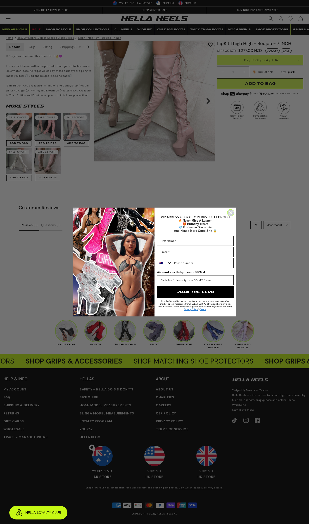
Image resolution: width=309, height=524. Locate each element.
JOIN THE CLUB (195, 292)
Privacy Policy (191, 309)
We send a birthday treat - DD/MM (181, 272)
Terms (203, 309)
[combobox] (164, 263)
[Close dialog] (230, 212)
